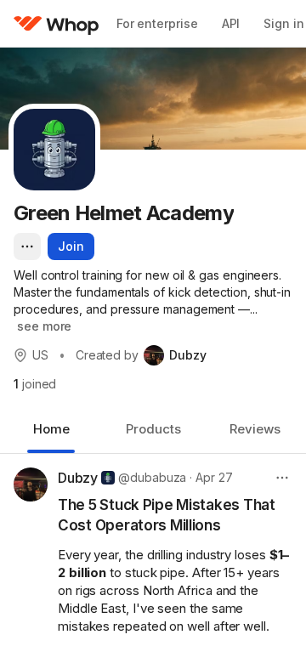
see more (44, 326)
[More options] (27, 246)
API (231, 23)
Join (71, 246)
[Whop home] (56, 24)
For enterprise (157, 23)
